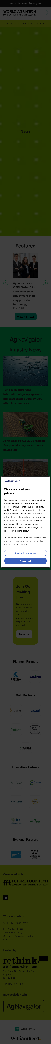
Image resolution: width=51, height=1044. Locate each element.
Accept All (25, 560)
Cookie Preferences (25, 552)
